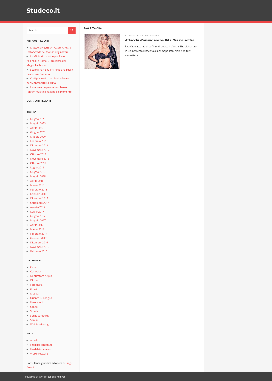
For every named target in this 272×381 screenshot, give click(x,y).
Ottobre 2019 (38, 154)
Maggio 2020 (38, 136)
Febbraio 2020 (38, 141)
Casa (33, 267)
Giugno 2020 (37, 132)
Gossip (34, 289)
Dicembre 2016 (39, 242)
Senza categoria (39, 315)
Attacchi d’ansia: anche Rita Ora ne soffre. (160, 40)
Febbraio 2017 (38, 233)
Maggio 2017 (38, 220)
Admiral (61, 376)
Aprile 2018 (36, 180)
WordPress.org (39, 353)
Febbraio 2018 (38, 189)
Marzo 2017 (37, 229)
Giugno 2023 (37, 119)
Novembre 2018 (39, 158)
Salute (34, 307)
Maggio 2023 (38, 123)
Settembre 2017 (39, 203)
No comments (152, 35)
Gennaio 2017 (38, 238)
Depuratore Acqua (41, 276)
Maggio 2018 (38, 176)
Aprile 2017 (36, 225)
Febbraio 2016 (38, 251)
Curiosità (35, 271)
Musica (34, 293)
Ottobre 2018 (38, 163)
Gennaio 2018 (38, 194)
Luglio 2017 (37, 211)
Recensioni (36, 302)
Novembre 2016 (39, 247)
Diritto (34, 280)
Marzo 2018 (37, 185)
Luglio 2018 (37, 167)
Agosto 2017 (37, 207)
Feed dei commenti (41, 349)
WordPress (45, 376)
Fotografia (36, 284)
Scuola (34, 311)
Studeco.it (43, 10)
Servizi (34, 320)
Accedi (33, 340)
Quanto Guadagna (41, 298)
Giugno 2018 (37, 172)
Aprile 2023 (36, 128)
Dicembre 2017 (39, 198)
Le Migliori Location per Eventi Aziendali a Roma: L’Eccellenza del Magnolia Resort (46, 61)
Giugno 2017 (37, 216)
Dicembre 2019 (39, 145)
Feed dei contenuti (41, 344)
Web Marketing (39, 324)
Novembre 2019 (39, 150)
